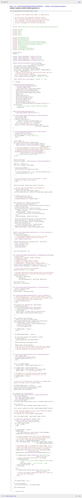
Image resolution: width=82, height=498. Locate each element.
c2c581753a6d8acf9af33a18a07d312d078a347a (30, 6)
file (36, 11)
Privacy (11, 496)
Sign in (79, 2)
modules (47, 6)
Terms (14, 496)
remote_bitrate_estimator (58, 6)
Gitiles (7, 496)
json (80, 496)
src (15, 6)
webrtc (12, 6)
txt (76, 496)
